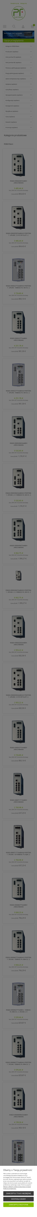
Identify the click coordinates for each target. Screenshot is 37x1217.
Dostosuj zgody (18, 1199)
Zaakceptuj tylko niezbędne (18, 1193)
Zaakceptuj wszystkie (18, 1205)
